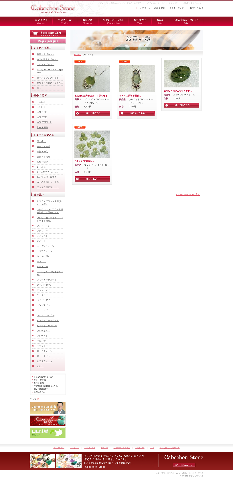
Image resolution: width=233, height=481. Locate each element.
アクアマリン (43, 226)
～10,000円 (42, 112)
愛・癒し (41, 141)
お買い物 (104, 448)
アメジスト (42, 236)
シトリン (41, 261)
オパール (41, 241)
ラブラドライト (44, 346)
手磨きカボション (45, 54)
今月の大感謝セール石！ (49, 182)
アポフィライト (44, 231)
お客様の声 (140, 448)
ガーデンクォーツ (45, 246)
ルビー (40, 366)
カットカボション (45, 64)
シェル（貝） (43, 256)
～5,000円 (41, 107)
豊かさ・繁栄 (43, 146)
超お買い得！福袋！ (47, 177)
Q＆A (152, 448)
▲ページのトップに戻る (188, 194)
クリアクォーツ (44, 251)
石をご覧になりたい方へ (170, 448)
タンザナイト (43, 305)
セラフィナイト (44, 290)
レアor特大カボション (47, 59)
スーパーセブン (44, 285)
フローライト (43, 330)
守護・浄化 (42, 151)
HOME (77, 54)
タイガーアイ (43, 300)
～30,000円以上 (44, 122)
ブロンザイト (43, 341)
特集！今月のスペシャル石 (50, 83)
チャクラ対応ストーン (48, 187)
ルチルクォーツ (44, 361)
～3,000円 (41, 102)
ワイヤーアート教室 (122, 448)
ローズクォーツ (44, 351)
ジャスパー (42, 266)
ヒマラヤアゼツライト (48, 320)
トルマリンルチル (45, 315)
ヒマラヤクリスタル (47, 325)
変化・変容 (42, 162)
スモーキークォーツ (47, 279)
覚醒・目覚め (43, 156)
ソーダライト (43, 295)
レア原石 (41, 167)
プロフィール (89, 448)
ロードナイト (43, 356)
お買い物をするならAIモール (191, 476)
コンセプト (74, 448)
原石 (39, 88)
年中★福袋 (42, 127)
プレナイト (42, 335)
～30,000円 (42, 117)
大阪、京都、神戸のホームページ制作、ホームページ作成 (179, 473)
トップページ (59, 448)
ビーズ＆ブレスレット (48, 78)
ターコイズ (42, 310)
